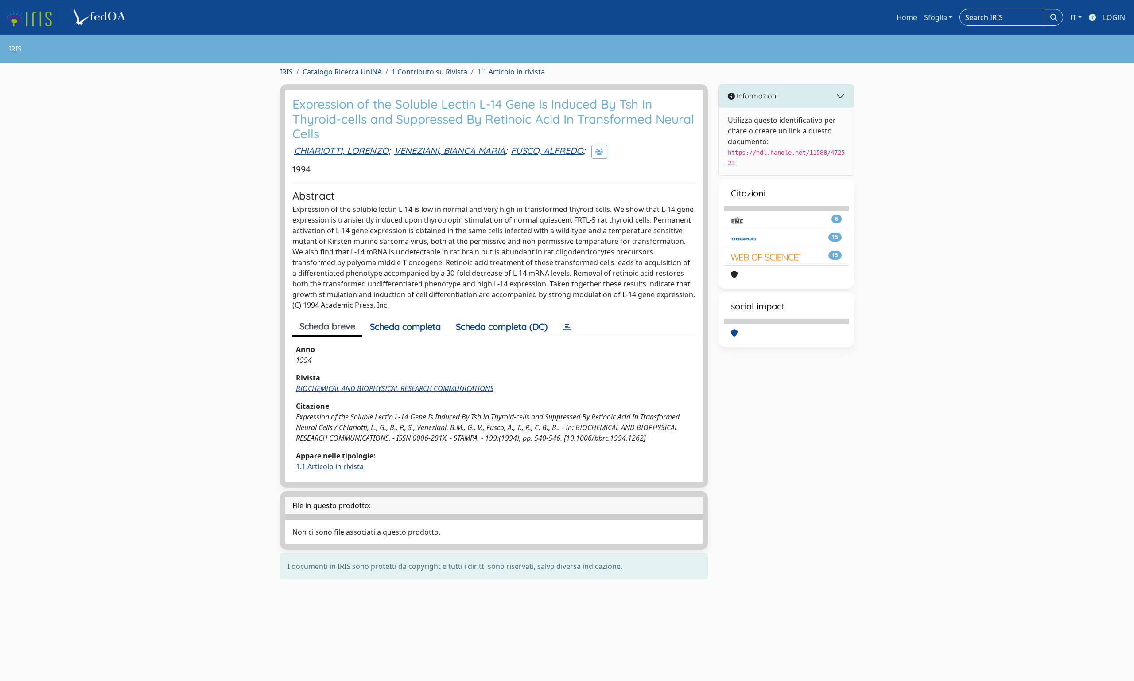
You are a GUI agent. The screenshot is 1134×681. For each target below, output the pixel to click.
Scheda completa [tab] (405, 326)
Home (907, 17)
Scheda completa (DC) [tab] (502, 326)
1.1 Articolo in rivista (511, 72)
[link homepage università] (101, 17)
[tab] (567, 326)
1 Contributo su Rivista (429, 72)
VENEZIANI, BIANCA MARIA (449, 150)
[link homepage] (32, 17)
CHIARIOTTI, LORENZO (341, 150)
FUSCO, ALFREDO (547, 150)
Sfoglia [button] (935, 17)
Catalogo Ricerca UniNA (342, 72)
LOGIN (1114, 17)
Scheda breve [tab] (327, 326)
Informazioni (756, 95)
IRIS (286, 72)
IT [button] (1073, 17)
